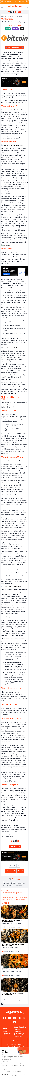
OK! (24, 1074)
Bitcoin (12, 16)
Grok (22, 28)
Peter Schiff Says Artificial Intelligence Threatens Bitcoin (12, 994)
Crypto (7, 16)
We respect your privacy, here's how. (10, 1069)
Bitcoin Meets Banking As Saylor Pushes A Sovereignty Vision (13, 969)
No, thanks (5, 1074)
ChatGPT (8, 28)
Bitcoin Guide (18, 16)
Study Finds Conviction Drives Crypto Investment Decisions (12, 921)
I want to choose (14, 1074)
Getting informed (11, 927)
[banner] (14, 82)
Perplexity (15, 28)
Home (2, 16)
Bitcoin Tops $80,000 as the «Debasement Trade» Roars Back (13, 945)
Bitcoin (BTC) (18, 927)
